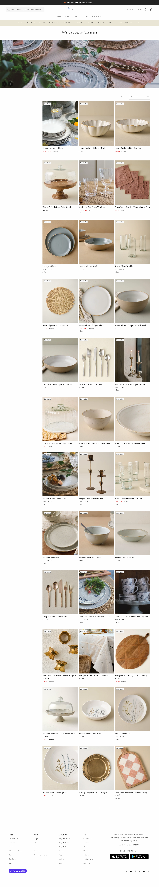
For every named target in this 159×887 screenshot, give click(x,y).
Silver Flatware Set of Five (89, 339)
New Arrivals (13, 839)
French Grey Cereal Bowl (88, 512)
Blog (60, 855)
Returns (86, 855)
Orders (86, 847)
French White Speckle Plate (53, 453)
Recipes (61, 859)
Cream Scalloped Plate (51, 103)
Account (86, 843)
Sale (10, 863)
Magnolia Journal (65, 839)
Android (139, 856)
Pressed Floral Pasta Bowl (89, 688)
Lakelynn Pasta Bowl (87, 221)
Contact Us (87, 839)
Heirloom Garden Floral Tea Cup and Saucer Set (132, 573)
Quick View (60, 143)
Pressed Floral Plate (122, 688)
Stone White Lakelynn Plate (90, 280)
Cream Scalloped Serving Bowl (127, 103)
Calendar (37, 851)
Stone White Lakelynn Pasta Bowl (55, 339)
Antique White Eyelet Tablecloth (91, 630)
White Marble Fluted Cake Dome (55, 398)
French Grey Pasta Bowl (124, 512)
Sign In (130, 9)
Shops (36, 839)
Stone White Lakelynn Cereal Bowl (128, 280)
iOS (119, 856)
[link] (79, 64)
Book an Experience (40, 855)
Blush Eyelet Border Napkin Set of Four (130, 162)
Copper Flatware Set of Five (53, 571)
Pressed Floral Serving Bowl (53, 747)
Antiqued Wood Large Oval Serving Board (131, 630)
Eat (35, 843)
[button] (20, 23)
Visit (36, 835)
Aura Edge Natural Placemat (53, 280)
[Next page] (105, 808)
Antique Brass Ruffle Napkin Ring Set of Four (58, 632)
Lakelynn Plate (48, 221)
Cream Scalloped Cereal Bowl (90, 103)
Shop (11, 835)
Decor (11, 847)
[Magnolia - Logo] (79, 9)
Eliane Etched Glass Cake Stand (55, 162)
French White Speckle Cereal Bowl (92, 398)
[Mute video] (10, 84)
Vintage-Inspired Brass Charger (91, 747)
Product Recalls (89, 859)
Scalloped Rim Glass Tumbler (90, 162)
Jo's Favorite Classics (79, 32)
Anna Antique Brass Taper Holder (128, 339)
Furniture (12, 843)
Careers (61, 851)
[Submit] (8, 9)
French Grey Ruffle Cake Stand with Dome (59, 688)
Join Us (138, 9)
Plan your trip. (98, 3)
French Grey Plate (49, 512)
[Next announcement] (154, 2)
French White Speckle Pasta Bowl (128, 398)
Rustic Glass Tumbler (123, 221)
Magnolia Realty (64, 843)
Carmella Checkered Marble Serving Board (131, 747)
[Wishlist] (145, 9)
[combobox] (25, 9)
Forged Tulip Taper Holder (89, 453)
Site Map (86, 863)
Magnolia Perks (64, 847)
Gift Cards (12, 859)
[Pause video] (4, 84)
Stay (35, 847)
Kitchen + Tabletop (15, 851)
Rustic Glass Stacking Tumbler (127, 453)
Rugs (10, 855)
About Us (63, 835)
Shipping (86, 851)
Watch (61, 863)
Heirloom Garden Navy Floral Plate (93, 571)
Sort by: (124, 97)
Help (85, 835)
